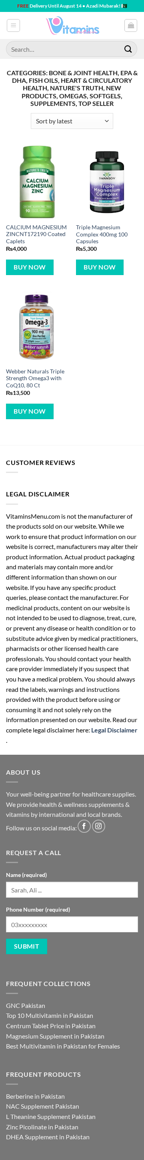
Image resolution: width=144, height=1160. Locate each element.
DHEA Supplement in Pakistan (48, 1136)
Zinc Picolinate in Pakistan (42, 1127)
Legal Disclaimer (114, 730)
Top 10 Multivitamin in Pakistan (49, 1015)
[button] (13, 25)
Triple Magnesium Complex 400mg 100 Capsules (102, 234)
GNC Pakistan (25, 1005)
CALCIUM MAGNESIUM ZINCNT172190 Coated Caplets (36, 234)
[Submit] (128, 49)
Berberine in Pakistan (35, 1096)
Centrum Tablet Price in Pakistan (51, 1025)
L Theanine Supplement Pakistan (51, 1116)
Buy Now (30, 267)
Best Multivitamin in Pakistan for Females (63, 1046)
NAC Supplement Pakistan (42, 1106)
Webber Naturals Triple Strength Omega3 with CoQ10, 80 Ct (35, 378)
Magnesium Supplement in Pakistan (55, 1036)
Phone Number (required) (38, 909)
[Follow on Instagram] (98, 826)
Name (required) (26, 874)
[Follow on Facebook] (84, 826)
